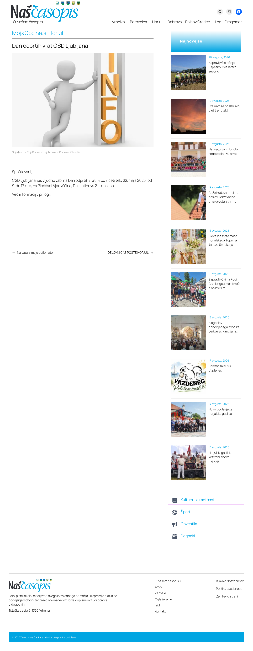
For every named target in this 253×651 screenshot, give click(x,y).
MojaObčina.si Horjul (38, 152)
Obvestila (75, 152)
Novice (54, 152)
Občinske (64, 152)
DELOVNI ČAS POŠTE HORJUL (128, 252)
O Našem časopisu (28, 21)
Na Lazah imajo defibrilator (35, 252)
